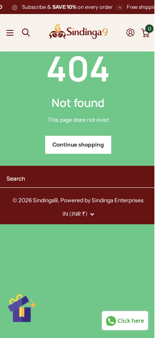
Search (15, 178)
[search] (26, 33)
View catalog (11, 32)
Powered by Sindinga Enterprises (102, 200)
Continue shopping (78, 144)
